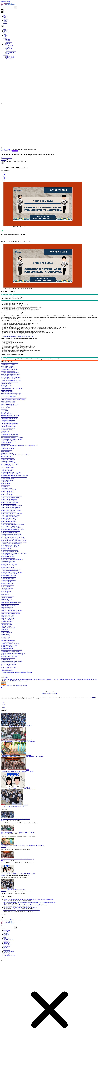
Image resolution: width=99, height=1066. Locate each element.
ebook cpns (39, 679)
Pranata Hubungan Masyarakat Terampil (10, 604)
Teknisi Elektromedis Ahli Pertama (9, 656)
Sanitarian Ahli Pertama (6, 632)
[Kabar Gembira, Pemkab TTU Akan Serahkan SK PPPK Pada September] (13, 740)
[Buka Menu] (2, 12)
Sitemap (5, 23)
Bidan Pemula (4, 409)
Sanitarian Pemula (5, 634)
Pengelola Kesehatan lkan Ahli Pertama (10, 526)
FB (56, 693)
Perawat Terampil (5, 594)
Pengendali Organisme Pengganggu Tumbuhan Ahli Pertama (15, 539)
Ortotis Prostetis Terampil (6, 456)
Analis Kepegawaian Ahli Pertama (9, 369)
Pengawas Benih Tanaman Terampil (9, 500)
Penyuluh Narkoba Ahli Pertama (8, 575)
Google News (51, 693)
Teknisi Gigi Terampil (6, 659)
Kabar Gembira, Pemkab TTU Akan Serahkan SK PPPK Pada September (17, 741)
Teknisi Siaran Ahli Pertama (7, 666)
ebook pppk (45, 679)
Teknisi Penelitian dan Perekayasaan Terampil (11, 661)
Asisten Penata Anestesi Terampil (8, 396)
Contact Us (6, 931)
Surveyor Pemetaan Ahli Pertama (8, 640)
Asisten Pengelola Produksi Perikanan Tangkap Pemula (13, 398)
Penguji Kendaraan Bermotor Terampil (10, 551)
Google (6, 677)
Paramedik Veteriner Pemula (7, 466)
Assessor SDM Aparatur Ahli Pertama (9, 404)
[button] (15, 7)
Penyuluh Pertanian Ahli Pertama (8, 580)
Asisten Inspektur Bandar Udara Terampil (10, 394)
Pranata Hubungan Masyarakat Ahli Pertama (11, 602)
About (4, 15)
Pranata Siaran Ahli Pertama (7, 618)
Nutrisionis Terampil (5, 451)
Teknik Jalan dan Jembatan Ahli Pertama (10, 643)
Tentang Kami (6, 948)
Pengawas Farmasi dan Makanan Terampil (10, 507)
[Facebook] (3, 173)
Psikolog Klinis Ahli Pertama (7, 619)
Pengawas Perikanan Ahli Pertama (9, 521)
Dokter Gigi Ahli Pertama (7, 413)
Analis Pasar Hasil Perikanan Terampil (9, 375)
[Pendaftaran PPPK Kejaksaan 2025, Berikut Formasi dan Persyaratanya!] (13, 770)
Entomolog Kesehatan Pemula (8, 420)
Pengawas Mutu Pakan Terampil (8, 519)
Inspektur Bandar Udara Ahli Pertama (9, 436)
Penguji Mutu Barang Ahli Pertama (9, 554)
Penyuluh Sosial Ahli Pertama (7, 585)
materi (56, 679)
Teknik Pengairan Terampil (7, 648)
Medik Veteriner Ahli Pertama (7, 448)
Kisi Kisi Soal (51, 679)
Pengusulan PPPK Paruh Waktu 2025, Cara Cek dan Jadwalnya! (15, 726)
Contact (5, 16)
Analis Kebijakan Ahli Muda (7, 366)
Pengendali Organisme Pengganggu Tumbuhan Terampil (14, 542)
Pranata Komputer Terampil (7, 608)
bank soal (5, 679)
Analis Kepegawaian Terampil (8, 371)
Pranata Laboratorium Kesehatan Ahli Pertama (11, 610)
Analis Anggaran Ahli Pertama (8, 364)
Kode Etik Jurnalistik (8, 939)
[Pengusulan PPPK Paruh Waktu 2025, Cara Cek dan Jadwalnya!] (13, 725)
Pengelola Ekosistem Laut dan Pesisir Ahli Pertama (12, 524)
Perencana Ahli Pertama (6, 600)
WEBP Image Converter (9, 955)
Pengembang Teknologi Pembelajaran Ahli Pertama (12, 529)
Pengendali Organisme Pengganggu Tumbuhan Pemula (13, 540)
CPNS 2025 (9, 151)
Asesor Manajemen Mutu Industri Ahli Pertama (11, 388)
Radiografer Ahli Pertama (6, 624)
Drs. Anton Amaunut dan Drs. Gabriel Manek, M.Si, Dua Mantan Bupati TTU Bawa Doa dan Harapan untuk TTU (29, 902)
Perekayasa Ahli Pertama (6, 599)
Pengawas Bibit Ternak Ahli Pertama (9, 502)
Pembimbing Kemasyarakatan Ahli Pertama (11, 472)
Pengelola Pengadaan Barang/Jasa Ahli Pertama (12, 527)
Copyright (5, 933)
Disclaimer (5, 19)
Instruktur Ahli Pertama (6, 442)
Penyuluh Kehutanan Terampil (8, 567)
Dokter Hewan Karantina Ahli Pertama (10, 415)
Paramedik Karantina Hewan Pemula (9, 462)
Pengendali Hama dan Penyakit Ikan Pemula (11, 534)
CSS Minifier (6, 934)
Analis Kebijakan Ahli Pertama (8, 367)
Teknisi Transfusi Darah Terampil (8, 667)
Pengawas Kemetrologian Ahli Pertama (10, 508)
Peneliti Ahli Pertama (5, 483)
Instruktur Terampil (5, 444)
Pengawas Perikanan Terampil (8, 523)
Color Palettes (6, 930)
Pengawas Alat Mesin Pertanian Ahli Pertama (11, 496)
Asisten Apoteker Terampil (7, 391)
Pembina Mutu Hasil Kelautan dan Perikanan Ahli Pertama (14, 475)
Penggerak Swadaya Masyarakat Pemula (10, 545)
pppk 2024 (94, 679)
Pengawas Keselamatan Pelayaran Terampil (11, 510)
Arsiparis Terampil (5, 386)
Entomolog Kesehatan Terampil (8, 421)
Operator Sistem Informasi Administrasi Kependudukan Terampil (16, 454)
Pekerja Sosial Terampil (6, 470)
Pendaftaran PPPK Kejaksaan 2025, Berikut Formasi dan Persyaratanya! (17, 771)
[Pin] (4, 178)
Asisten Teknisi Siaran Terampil (8, 402)
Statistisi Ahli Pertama (6, 637)
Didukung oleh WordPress (7, 919)
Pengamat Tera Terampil (6, 491)
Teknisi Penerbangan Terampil (8, 662)
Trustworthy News (7, 954)
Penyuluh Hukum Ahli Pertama (8, 562)
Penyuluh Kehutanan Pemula (7, 566)
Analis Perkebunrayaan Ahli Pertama (9, 382)
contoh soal (10, 679)
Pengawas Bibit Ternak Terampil (8, 504)
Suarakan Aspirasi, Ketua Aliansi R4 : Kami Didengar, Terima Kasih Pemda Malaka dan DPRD (22, 756)
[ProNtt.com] (8, 5)
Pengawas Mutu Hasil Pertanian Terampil (10, 515)
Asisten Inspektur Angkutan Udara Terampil (11, 393)
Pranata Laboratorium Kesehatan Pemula (10, 612)
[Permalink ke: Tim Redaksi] (6, 158)
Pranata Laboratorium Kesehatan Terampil (10, 613)
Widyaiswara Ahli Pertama (7, 670)
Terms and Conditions (8, 951)
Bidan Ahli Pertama (5, 407)
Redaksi (5, 20)
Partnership (6, 943)
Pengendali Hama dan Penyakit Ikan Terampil (11, 535)
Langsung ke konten (5, 1)
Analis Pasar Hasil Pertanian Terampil (9, 379)
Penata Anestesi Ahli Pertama (7, 478)
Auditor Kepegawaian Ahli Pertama (9, 405)
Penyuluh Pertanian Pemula (7, 581)
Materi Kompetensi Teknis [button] (7, 361)
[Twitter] (4, 175)
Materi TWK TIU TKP (72, 679)
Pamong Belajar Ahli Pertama (7, 458)
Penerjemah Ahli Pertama (6, 488)
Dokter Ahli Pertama (5, 412)
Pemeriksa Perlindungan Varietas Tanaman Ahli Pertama (14, 477)
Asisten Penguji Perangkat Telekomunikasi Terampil (13, 399)
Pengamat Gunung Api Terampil (8, 489)
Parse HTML (6, 942)
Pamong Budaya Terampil (7, 461)
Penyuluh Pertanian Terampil (7, 583)
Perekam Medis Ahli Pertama (7, 596)
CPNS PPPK (4, 151)
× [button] (1, 925)
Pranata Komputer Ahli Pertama (8, 605)
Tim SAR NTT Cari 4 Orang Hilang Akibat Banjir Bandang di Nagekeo (20, 907)
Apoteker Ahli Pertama (6, 383)
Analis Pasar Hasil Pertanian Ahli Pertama (10, 377)
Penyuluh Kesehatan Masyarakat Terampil (10, 573)
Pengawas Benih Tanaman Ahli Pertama (10, 497)
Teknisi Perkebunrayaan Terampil (8, 664)
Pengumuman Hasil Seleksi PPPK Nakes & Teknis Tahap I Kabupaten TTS (18, 788)
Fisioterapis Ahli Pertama (6, 429)
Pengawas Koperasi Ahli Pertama (8, 512)
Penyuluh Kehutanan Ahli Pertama (9, 564)
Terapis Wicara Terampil (6, 669)
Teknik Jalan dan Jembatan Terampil (9, 645)
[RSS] (4, 917)
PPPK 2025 (15, 151)
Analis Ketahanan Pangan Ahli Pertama (10, 372)
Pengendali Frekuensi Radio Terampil (9, 532)
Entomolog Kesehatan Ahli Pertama (9, 418)
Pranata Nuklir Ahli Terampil (7, 616)
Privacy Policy (6, 946)
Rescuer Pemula (4, 629)
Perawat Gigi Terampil (6, 591)
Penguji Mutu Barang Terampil (8, 558)
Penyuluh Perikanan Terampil (7, 578)
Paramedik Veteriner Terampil (7, 467)
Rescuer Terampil (5, 631)
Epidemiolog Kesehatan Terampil (8, 426)
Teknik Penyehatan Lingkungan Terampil (10, 651)
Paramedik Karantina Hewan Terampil (9, 464)
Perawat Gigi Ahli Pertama (7, 588)
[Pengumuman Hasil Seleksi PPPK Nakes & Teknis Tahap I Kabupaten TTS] (13, 787)
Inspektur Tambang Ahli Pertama (8, 440)
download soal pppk (32, 679)
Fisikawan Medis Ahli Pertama (8, 428)
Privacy (5, 21)
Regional (27, 787)
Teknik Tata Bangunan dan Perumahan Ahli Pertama (13, 653)
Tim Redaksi (3, 160)
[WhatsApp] (3, 180)
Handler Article (7, 938)
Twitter (44, 693)
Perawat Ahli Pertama (6, 586)
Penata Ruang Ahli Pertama (7, 480)
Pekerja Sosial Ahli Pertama (7, 469)
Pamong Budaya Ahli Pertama (8, 459)
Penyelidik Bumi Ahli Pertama (8, 561)
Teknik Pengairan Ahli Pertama (8, 646)
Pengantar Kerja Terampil (7, 494)
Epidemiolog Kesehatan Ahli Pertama (9, 423)
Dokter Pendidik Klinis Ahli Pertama (9, 417)
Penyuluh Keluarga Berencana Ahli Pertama (11, 569)
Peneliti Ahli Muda (5, 481)
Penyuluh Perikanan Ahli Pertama (8, 577)
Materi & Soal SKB (62, 679)
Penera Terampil (4, 486)
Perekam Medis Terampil (6, 597)
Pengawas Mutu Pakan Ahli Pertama (9, 516)
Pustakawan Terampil (6, 623)
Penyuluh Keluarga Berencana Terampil (10, 570)
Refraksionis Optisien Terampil (8, 627)
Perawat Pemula (4, 592)
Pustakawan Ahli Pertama (7, 621)
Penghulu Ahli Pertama (6, 548)
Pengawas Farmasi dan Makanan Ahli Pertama (11, 505)
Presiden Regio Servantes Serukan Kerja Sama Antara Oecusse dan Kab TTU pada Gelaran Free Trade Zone (28, 899)
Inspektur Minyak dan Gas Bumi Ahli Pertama (11, 439)
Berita (27, 770)
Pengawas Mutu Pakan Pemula (8, 518)
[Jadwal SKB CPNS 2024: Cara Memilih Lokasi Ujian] (12, 805)
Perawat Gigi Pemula (6, 589)
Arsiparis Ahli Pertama (6, 385)
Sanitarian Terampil (5, 635)
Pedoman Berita (7, 944)
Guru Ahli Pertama (5, 432)
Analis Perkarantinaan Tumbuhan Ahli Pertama (11, 380)
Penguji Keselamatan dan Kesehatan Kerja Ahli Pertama (14, 553)
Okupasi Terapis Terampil (7, 453)
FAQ (4, 17)
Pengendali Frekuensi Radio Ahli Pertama (10, 531)
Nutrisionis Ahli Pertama (6, 450)
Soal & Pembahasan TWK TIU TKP (9, 680)
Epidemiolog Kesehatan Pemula (8, 425)
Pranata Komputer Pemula (7, 607)
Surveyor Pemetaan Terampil (7, 642)
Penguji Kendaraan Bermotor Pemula (9, 550)
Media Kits (6, 941)
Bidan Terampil (4, 410)
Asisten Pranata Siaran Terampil (8, 401)
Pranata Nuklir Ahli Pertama (7, 615)
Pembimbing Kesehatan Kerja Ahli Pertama (11, 473)
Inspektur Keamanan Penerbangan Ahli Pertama (12, 437)
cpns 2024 (15, 679)
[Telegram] (3, 176)
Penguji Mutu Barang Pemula (7, 556)
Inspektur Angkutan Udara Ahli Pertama (10, 434)
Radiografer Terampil (6, 626)
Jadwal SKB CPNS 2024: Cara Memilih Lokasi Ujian (13, 806)
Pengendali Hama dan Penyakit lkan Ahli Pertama (12, 537)
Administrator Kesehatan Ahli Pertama (9, 363)
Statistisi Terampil (5, 639)
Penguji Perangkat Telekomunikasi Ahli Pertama (12, 559)
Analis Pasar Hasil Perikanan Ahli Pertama (10, 374)
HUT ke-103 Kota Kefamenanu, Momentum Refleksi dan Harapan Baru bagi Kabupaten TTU (25, 904)
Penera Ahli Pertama (5, 485)
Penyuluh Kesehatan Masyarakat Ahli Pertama (11, 572)
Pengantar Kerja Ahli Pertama (7, 492)
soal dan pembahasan (22, 680)
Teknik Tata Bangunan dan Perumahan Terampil (12, 654)
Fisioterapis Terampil (5, 431)
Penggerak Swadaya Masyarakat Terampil (10, 546)
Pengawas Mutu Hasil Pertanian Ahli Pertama (11, 513)
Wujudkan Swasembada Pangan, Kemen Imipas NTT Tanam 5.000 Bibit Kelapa (21, 910)
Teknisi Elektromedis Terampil (8, 658)
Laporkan (93, 697)
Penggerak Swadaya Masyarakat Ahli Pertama (11, 543)
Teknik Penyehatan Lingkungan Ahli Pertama (11, 650)
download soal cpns (22, 679)
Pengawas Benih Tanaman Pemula (9, 499)
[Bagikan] (2, 163)
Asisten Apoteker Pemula (6, 390)
